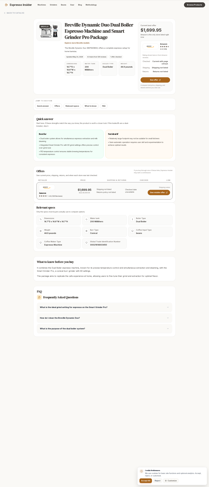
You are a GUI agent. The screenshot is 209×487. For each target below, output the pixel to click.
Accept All (145, 481)
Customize (172, 481)
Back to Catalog (15, 13)
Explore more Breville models (77, 43)
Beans (63, 5)
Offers (57, 106)
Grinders (53, 5)
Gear (72, 5)
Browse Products (194, 5)
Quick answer (43, 106)
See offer (154, 80)
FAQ (103, 106)
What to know (91, 106)
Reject (157, 481)
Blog (80, 5)
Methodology (91, 5)
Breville (45, 26)
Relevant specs (72, 106)
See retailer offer (157, 192)
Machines (42, 5)
